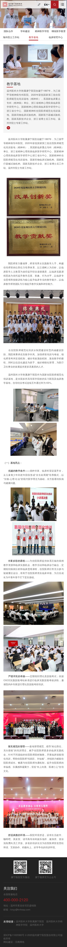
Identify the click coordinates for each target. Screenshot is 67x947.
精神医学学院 (42, 31)
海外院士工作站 (11, 37)
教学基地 (33, 37)
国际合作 (8, 31)
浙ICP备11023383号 (14, 935)
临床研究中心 (56, 37)
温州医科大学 (37, 924)
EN (46, 4)
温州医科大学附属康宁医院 (30, 921)
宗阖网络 (19, 941)
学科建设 (25, 31)
